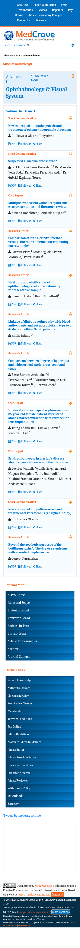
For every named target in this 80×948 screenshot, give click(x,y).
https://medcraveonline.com (34, 894)
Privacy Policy (24, 925)
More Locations (61, 912)
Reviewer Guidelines (20, 765)
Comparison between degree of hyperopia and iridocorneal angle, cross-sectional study (38, 364)
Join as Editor (16, 750)
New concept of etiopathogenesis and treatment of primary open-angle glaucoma (39, 128)
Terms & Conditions (20, 719)
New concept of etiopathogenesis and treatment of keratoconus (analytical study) (39, 511)
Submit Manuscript (20, 680)
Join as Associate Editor (22, 757)
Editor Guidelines (18, 734)
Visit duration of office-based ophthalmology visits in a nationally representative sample (34, 286)
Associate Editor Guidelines (24, 742)
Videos (43, 10)
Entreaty (13, 804)
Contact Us (24, 20)
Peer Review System (20, 703)
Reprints (57, 10)
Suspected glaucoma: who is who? (32, 161)
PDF (13, 143)
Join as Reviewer (18, 780)
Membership (15, 711)
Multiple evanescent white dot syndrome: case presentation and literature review (38, 205)
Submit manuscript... (18, 64)
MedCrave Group (44, 885)
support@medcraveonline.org (35, 912)
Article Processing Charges (45, 15)
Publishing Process (19, 773)
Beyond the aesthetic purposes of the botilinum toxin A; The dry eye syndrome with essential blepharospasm (38, 548)
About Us (22, 4)
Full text (25, 143)
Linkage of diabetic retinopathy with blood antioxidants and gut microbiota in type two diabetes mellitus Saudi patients (39, 325)
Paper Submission (44, 4)
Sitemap (41, 20)
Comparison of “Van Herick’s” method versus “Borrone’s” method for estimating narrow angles (38, 242)
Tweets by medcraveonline (22, 816)
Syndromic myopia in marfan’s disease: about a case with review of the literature (38, 460)
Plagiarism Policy (18, 696)
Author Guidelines (19, 688)
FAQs (64, 4)
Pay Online (14, 726)
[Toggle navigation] (73, 45)
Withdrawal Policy (19, 788)
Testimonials (25, 10)
